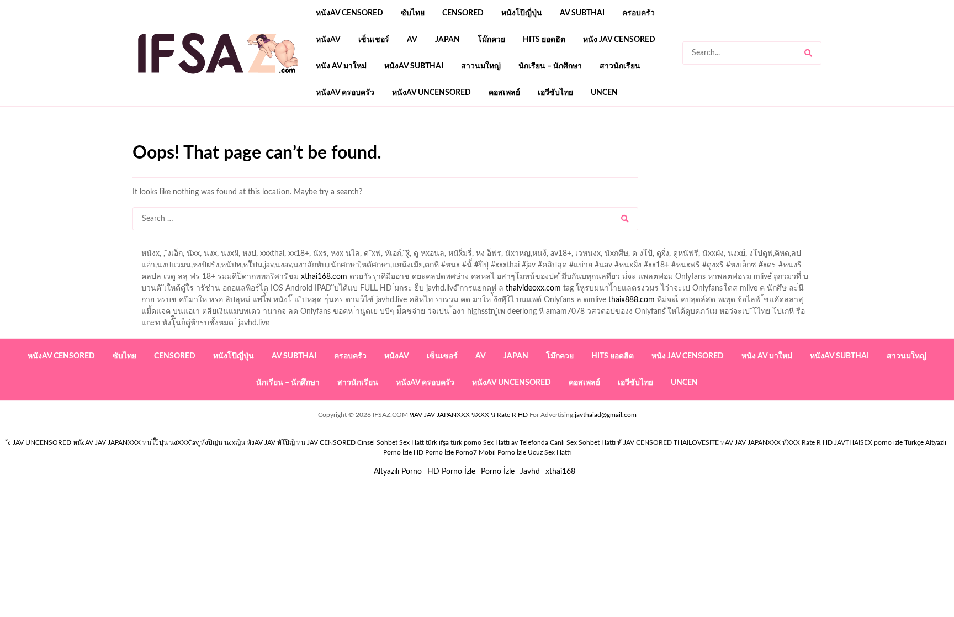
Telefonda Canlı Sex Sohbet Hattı (568, 442)
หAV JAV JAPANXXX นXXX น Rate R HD (469, 415)
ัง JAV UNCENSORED (39, 442)
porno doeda (212, 139)
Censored (463, 13)
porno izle (171, 139)
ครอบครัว (638, 13)
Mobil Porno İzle (502, 452)
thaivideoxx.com (533, 288)
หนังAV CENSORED (349, 13)
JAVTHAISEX (853, 442)
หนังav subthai (413, 66)
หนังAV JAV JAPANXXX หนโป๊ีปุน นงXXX (131, 442)
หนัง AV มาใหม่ (341, 66)
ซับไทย (413, 13)
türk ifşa (437, 442)
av (412, 40)
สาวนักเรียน (620, 66)
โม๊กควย (491, 40)
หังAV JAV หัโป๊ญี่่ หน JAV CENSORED (301, 442)
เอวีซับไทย (555, 93)
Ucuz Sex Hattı (549, 452)
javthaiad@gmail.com (606, 415)
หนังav (328, 40)
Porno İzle (498, 472)
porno (142, 139)
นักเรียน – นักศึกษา (550, 66)
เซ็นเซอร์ (373, 40)
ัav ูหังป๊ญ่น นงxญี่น (218, 442)
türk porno (466, 442)
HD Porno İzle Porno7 (445, 452)
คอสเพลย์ (504, 93)
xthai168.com (324, 277)
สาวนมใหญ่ (481, 66)
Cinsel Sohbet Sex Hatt (390, 442)
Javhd (530, 472)
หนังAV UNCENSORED (431, 93)
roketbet (522, 139)
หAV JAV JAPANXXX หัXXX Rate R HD (776, 442)
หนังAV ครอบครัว (345, 93)
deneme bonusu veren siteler (285, 139)
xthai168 (560, 472)
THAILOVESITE (696, 442)
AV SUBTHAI (582, 13)
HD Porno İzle (451, 472)
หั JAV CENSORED (644, 442)
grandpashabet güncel (582, 139)
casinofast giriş (474, 139)
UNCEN (604, 93)
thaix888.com (631, 300)
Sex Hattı (496, 442)
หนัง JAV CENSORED (619, 40)
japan (447, 40)
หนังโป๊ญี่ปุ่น (521, 13)
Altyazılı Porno (398, 472)
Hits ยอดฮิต (544, 40)
